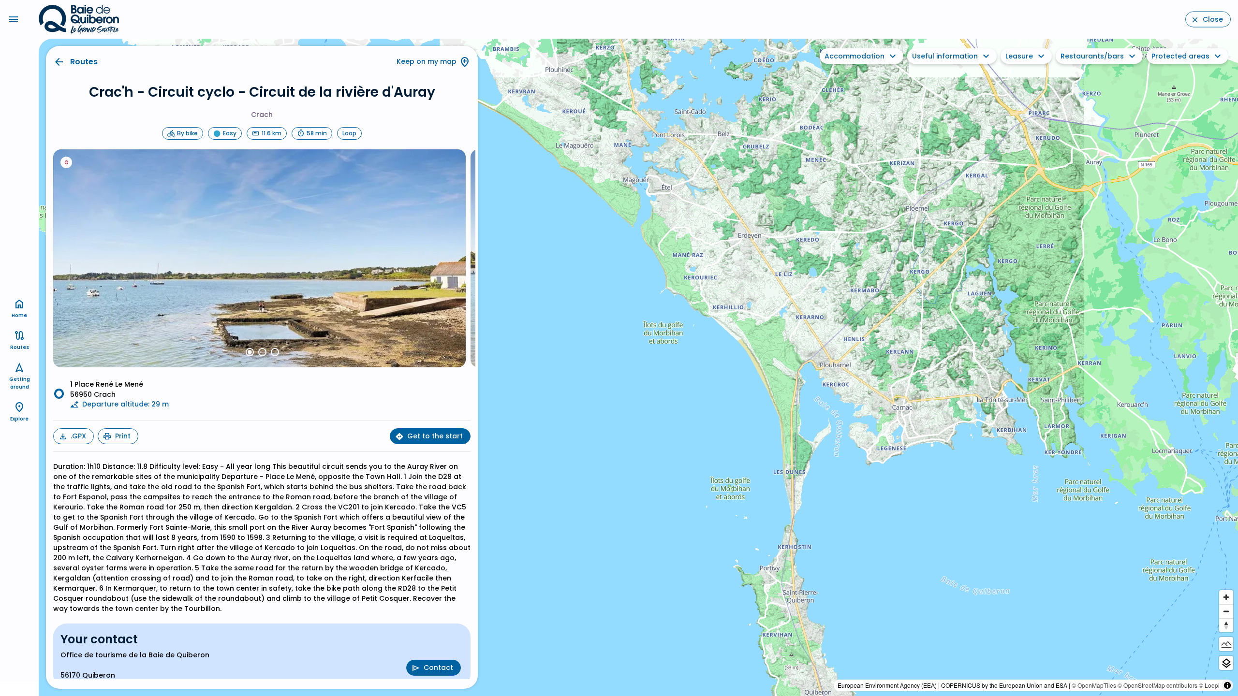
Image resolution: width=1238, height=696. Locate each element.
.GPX (78, 436)
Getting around (19, 383)
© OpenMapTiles (1094, 685)
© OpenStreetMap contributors (1157, 685)
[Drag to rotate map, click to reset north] (1226, 625)
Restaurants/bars (1092, 56)
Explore (19, 418)
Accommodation (854, 56)
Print (123, 436)
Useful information (945, 56)
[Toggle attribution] (1227, 685)
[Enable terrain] (1226, 644)
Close (1213, 19)
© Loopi (1209, 685)
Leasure (1019, 56)
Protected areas (1180, 56)
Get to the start (435, 436)
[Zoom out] (1226, 611)
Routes (84, 61)
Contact (438, 667)
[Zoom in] (1226, 597)
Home (19, 315)
